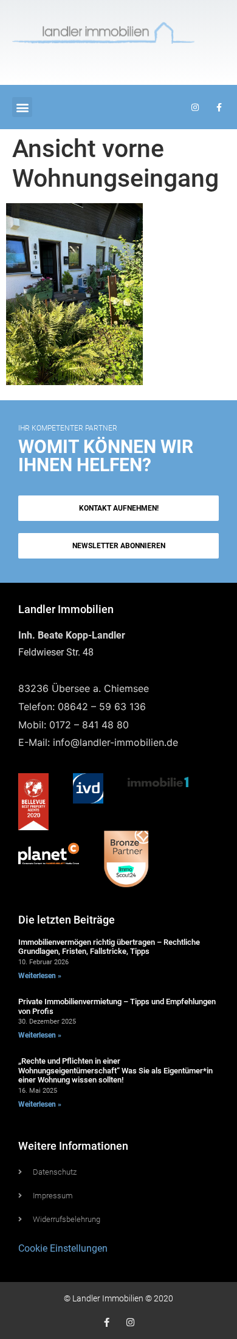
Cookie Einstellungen (63, 1248)
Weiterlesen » (39, 976)
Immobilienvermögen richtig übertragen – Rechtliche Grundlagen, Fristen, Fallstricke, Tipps (109, 947)
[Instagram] (130, 1322)
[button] (22, 107)
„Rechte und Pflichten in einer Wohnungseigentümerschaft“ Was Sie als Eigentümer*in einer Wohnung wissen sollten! (115, 1070)
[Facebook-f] (106, 1322)
